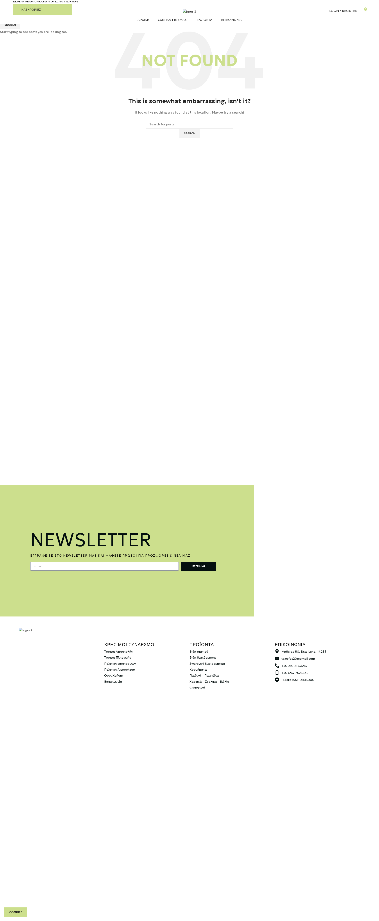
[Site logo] (189, 11)
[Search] (315, 10)
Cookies (15, 912)
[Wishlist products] (321, 10)
